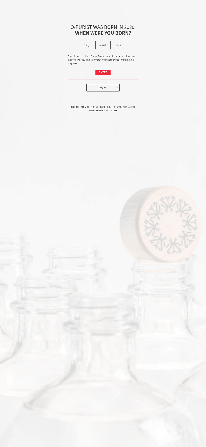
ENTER (103, 72)
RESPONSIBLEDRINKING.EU (103, 110)
